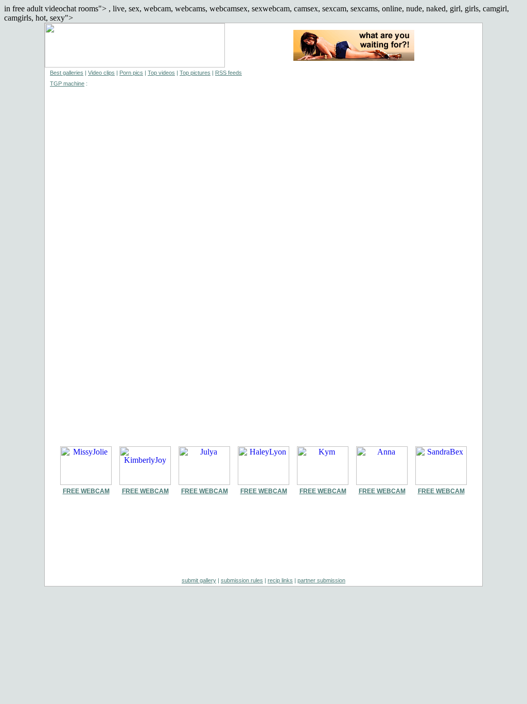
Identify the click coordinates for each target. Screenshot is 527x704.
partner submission (321, 580)
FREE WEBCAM (86, 491)
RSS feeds (228, 73)
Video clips (101, 73)
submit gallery (199, 580)
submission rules (242, 580)
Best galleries (66, 73)
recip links (280, 580)
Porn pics (131, 73)
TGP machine (67, 83)
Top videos (161, 73)
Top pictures (195, 73)
